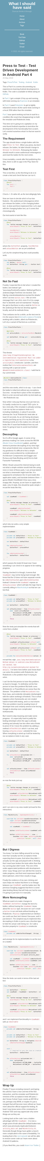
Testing (21, 82)
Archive (22, 22)
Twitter (22, 44)
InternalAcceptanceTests (28, 317)
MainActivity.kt (23, 587)
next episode (22, 1136)
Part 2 (7, 105)
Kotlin (35, 82)
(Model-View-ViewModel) (13, 443)
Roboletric (19, 105)
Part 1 (7, 98)
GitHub (22, 40)
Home (22, 16)
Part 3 (5, 114)
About (22, 19)
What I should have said (22, 5)
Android (29, 82)
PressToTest (12, 82)
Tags (22, 25)
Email (22, 47)
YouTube (22, 37)
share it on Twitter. (32, 1145)
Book (22, 34)
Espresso (24, 101)
